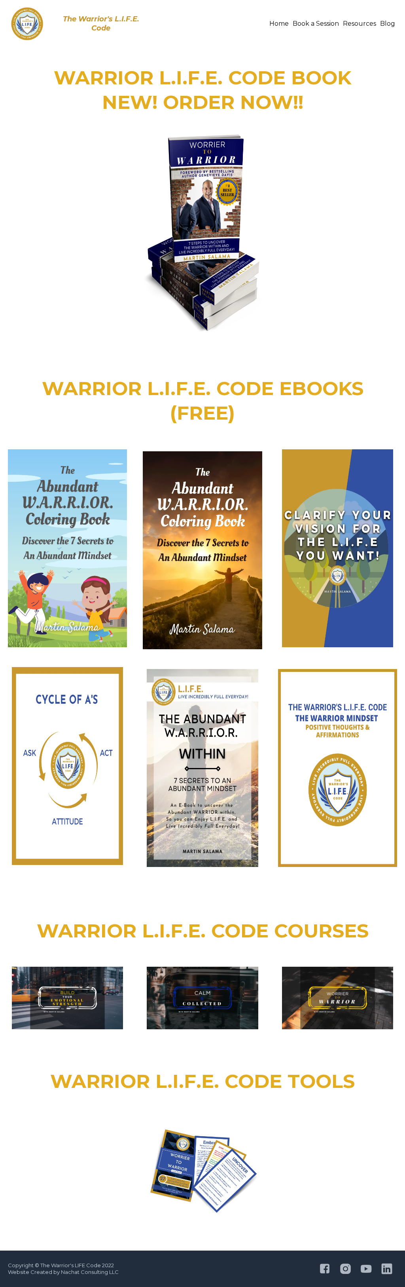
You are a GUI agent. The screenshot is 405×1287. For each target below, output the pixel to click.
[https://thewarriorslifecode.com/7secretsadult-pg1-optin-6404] (202, 550)
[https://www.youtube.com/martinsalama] (366, 1268)
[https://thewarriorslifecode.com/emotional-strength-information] (67, 998)
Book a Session (316, 23)
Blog (387, 23)
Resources (359, 23)
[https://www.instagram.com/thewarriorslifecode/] (345, 1268)
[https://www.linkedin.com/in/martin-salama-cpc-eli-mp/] (386, 1268)
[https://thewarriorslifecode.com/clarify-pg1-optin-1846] (337, 548)
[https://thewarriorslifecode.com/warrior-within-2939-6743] (202, 768)
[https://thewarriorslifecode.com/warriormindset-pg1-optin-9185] (337, 768)
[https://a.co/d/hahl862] (202, 234)
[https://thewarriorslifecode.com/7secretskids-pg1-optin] (67, 548)
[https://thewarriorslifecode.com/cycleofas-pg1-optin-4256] (67, 766)
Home (279, 23)
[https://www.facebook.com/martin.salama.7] (324, 1268)
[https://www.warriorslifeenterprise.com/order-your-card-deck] (202, 1173)
